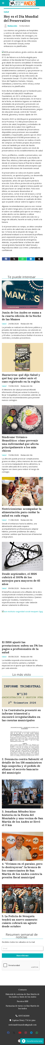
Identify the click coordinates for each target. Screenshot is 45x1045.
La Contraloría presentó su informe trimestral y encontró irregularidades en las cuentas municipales (21, 715)
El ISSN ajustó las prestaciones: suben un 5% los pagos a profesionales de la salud (22, 647)
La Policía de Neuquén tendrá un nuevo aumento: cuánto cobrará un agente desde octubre (20, 921)
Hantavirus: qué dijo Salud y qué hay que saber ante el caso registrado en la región (21, 378)
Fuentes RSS (22, 1001)
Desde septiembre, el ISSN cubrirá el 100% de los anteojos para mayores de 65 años (21, 579)
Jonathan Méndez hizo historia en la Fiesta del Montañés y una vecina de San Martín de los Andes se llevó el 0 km (22, 818)
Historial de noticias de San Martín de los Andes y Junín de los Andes (23, 995)
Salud (6, 12)
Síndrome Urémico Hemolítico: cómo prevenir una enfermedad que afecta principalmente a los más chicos (20, 443)
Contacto (22, 989)
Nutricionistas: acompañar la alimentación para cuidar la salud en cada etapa (21, 512)
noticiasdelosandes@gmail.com (22, 1025)
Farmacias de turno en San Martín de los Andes (22, 1007)
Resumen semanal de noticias (22, 935)
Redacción (12, 26)
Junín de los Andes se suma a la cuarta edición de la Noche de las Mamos (21, 316)
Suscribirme (22, 955)
